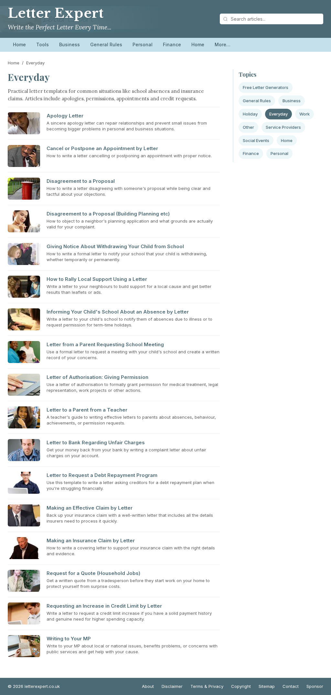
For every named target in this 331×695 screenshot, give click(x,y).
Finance (172, 44)
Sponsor (314, 686)
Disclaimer (172, 686)
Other (248, 127)
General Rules (106, 44)
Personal (143, 44)
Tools (42, 44)
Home (19, 44)
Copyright (241, 686)
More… (222, 44)
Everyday (278, 113)
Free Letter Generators (265, 87)
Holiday (250, 113)
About (148, 686)
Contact (291, 686)
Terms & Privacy (206, 686)
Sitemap (267, 686)
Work (304, 113)
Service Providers (283, 127)
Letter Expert (56, 13)
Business (69, 44)
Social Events (256, 140)
